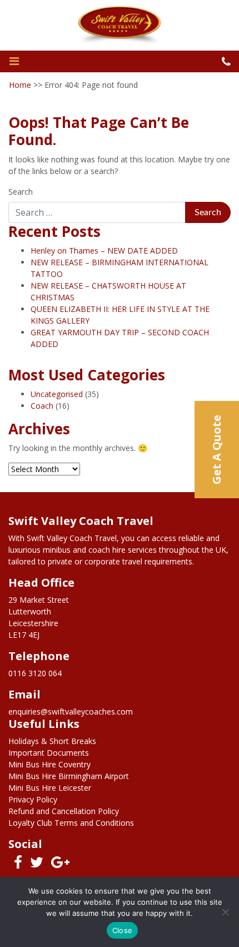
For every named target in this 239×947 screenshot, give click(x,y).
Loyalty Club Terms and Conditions (71, 822)
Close (122, 930)
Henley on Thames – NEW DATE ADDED (104, 250)
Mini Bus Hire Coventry (49, 764)
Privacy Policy (32, 799)
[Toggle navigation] (14, 61)
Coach (42, 405)
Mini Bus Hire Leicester (49, 787)
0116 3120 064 (35, 673)
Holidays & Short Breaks (52, 741)
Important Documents (48, 752)
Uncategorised (57, 394)
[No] (225, 912)
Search (20, 191)
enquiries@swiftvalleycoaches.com (70, 711)
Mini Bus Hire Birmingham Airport (68, 776)
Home (20, 85)
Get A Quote (216, 449)
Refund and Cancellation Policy (63, 811)
